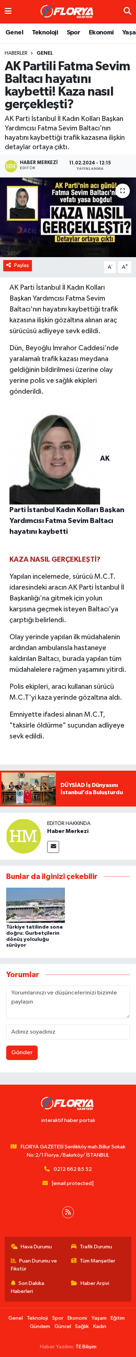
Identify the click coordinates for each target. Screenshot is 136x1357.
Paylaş (21, 265)
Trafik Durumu (96, 1246)
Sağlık (82, 1326)
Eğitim (118, 1318)
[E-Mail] (53, 847)
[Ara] (127, 12)
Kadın (99, 1326)
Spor (74, 32)
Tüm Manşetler (97, 1261)
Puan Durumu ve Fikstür (34, 1265)
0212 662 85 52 (73, 1169)
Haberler (16, 53)
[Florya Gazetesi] (68, 12)
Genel (14, 32)
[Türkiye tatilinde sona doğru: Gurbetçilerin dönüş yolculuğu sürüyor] (35, 905)
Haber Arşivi (95, 1283)
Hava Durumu (36, 1246)
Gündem (40, 1326)
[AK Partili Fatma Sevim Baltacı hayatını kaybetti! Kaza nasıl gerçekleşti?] (68, 217)
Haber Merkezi (67, 831)
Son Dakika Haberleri (28, 1287)
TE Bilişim (85, 1346)
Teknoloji (45, 32)
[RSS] (68, 1212)
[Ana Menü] (8, 12)
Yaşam (99, 1318)
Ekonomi (101, 32)
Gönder (22, 1053)
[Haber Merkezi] (23, 836)
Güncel (62, 1326)
